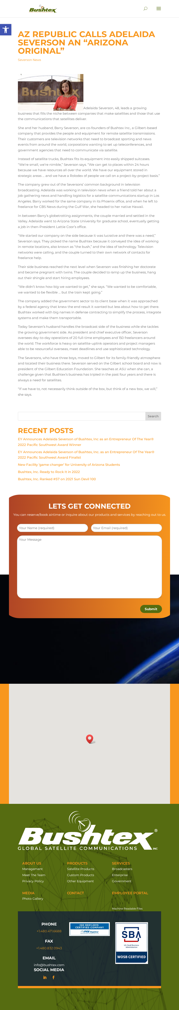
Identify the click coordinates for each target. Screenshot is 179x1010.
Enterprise (120, 875)
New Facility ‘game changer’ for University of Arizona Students (69, 465)
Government (121, 881)
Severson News (29, 60)
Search (153, 416)
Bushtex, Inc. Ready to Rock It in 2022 (49, 472)
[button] (5, 29)
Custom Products (80, 875)
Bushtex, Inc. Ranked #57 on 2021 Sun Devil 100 (57, 479)
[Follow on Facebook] (53, 977)
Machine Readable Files (127, 908)
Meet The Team (33, 875)
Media (28, 893)
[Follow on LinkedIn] (44, 977)
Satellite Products (80, 869)
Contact (75, 893)
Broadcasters (122, 869)
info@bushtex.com (49, 965)
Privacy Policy (33, 881)
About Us (31, 863)
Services (121, 863)
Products (77, 863)
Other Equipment (80, 881)
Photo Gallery (32, 899)
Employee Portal (130, 893)
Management (32, 869)
